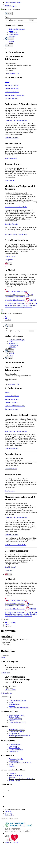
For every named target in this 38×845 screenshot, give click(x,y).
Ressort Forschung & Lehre (17, 722)
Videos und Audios (14, 748)
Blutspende (12, 36)
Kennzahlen (12, 773)
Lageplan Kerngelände (12, 85)
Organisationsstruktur (15, 775)
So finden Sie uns (6, 693)
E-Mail (3, 657)
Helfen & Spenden (14, 780)
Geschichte (12, 777)
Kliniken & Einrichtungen (17, 29)
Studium (11, 720)
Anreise (7, 82)
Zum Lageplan (5, 672)
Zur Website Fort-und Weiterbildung (16, 234)
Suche (6, 17)
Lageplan (11, 766)
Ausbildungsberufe (14, 733)
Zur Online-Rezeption (11, 138)
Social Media (13, 746)
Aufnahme (12, 706)
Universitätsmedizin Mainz (13, 2)
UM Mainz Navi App (11, 98)
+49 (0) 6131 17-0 (13, 73)
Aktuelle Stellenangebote (16, 731)
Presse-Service (13, 751)
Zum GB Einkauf (10, 256)
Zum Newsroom (10, 180)
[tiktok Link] (6, 806)
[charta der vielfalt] (11, 842)
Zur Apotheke (9, 260)
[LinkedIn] (6, 793)
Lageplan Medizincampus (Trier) (15, 95)
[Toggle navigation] (21, 313)
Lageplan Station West (12, 88)
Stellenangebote (13, 34)
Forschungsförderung (15, 719)
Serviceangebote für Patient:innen (19, 707)
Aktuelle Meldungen (15, 744)
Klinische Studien (14, 717)
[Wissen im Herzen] (11, 841)
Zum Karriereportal (11, 158)
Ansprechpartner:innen (16, 749)
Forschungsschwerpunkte (16, 715)
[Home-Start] (6, 318)
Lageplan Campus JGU (12, 92)
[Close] (5, 16)
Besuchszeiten (13, 32)
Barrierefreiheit (9, 815)
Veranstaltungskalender (16, 759)
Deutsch (11, 41)
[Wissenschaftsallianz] (18, 833)
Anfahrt (11, 31)
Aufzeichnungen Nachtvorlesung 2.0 (20, 762)
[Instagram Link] (6, 800)
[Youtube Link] (7, 796)
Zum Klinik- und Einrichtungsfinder (16, 120)
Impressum (8, 811)
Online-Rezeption (14, 704)
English (11, 43)
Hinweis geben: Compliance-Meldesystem (22, 779)
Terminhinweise (13, 761)
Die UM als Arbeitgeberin (17, 730)
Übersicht (8, 320)
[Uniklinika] (18, 827)
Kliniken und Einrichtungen (17, 700)
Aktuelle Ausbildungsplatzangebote (19, 735)
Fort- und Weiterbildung (16, 737)
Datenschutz (8, 813)
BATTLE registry (11, 6)
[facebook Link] (6, 803)
